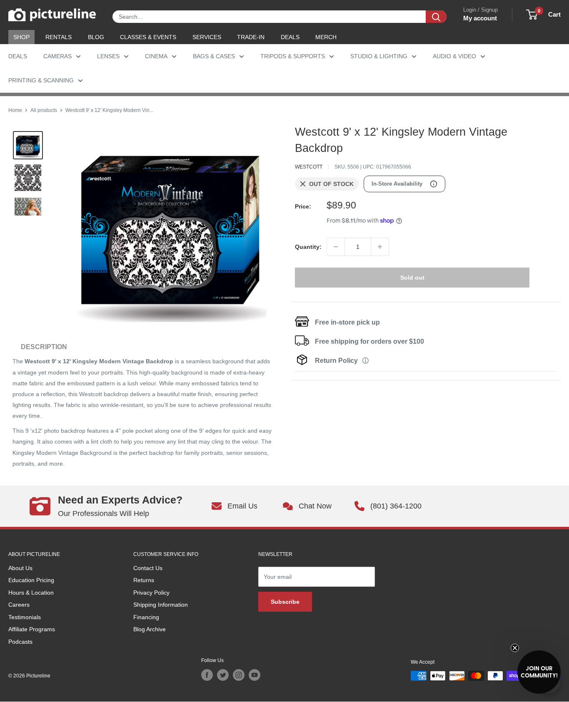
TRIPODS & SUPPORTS (292, 56)
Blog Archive (149, 629)
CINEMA (156, 56)
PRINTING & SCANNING (41, 80)
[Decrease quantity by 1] (335, 246)
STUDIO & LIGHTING (378, 56)
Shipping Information (160, 604)
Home (15, 110)
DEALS (290, 37)
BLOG (96, 37)
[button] (539, 672)
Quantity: (308, 246)
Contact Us (147, 568)
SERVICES (206, 37)
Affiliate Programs (31, 629)
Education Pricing (31, 580)
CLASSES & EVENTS (148, 37)
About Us (20, 568)
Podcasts (20, 641)
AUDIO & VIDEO (454, 56)
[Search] (436, 16)
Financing (146, 617)
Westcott (308, 167)
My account (480, 18)
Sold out (412, 277)
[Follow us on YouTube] (254, 675)
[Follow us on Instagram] (239, 675)
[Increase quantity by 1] (380, 246)
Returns (143, 580)
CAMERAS (57, 56)
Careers (19, 604)
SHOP (21, 37)
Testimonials (24, 617)
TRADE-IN (251, 37)
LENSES (108, 56)
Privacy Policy (151, 592)
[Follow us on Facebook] (207, 675)
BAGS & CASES (214, 56)
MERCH (326, 37)
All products (43, 110)
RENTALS (58, 37)
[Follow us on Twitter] (223, 675)
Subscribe (285, 601)
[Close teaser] (515, 648)
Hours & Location (31, 592)
